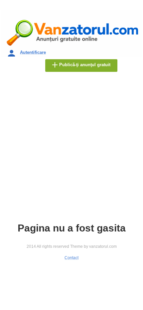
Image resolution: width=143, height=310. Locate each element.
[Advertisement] (71, 149)
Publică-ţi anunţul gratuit (84, 64)
